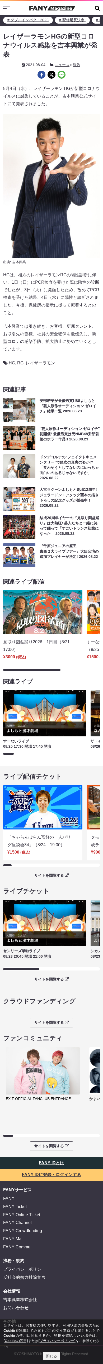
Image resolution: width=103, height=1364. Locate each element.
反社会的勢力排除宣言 (24, 1277)
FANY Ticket (15, 1206)
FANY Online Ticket (21, 1214)
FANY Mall (13, 1239)
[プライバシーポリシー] (56, 1341)
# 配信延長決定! (72, 20)
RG (20, 363)
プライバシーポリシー (24, 1269)
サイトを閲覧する (49, 875)
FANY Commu (16, 1247)
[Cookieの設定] (15, 1341)
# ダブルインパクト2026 (28, 20)
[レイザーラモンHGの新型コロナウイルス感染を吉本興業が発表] (41, 75)
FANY (9, 1198)
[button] (97, 8)
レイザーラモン (40, 363)
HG (12, 363)
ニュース (62, 65)
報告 (76, 65)
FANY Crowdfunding (22, 1230)
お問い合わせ (16, 1308)
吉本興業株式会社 (20, 1299)
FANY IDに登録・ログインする (51, 1174)
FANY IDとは (51, 1163)
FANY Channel (17, 1222)
